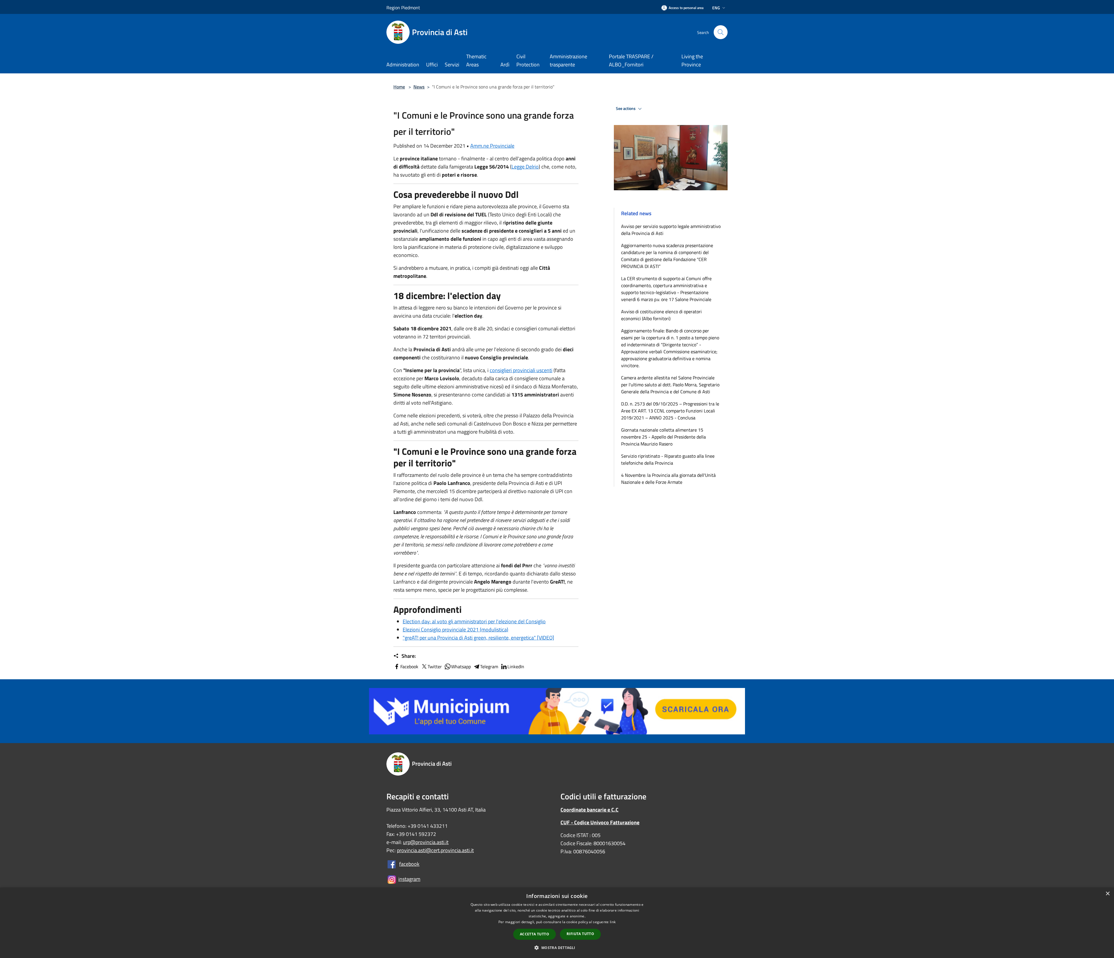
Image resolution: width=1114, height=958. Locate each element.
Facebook (409, 666)
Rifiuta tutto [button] (580, 933)
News (419, 86)
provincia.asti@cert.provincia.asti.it (435, 850)
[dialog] (557, 923)
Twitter (435, 666)
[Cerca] (721, 32)
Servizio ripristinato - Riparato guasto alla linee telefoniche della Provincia (668, 459)
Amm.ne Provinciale (492, 146)
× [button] (1107, 894)
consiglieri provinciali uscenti (521, 370)
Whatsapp (461, 666)
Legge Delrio (525, 167)
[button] (557, 947)
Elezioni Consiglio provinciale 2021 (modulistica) (455, 629)
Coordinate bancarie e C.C (589, 810)
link (613, 921)
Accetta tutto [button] (534, 934)
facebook (409, 864)
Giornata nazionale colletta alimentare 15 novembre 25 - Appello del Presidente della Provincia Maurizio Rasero (663, 436)
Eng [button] (716, 8)
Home (399, 86)
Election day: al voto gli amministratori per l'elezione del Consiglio (474, 621)
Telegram (489, 666)
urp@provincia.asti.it (426, 842)
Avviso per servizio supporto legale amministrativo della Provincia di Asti (671, 230)
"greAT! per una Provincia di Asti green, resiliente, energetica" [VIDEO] (478, 638)
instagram (409, 879)
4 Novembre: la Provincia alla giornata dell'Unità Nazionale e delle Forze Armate (668, 479)
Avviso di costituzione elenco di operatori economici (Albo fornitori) (661, 315)
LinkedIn (515, 666)
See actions (626, 108)
